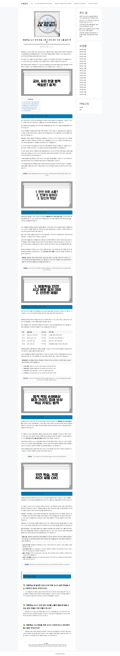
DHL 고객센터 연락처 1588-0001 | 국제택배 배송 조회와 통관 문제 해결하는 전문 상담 (47, 644)
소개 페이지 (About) (93, 3)
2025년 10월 (82, 68)
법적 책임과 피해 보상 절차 (29, 107)
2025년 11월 (82, 66)
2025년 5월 (82, 80)
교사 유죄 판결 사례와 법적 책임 (30, 102)
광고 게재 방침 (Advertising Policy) (43, 3)
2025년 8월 (82, 73)
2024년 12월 (82, 92)
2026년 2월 (82, 59)
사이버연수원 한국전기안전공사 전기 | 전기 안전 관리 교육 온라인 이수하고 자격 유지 (47, 646)
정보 (47, 643)
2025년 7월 (82, 75)
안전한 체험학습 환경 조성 (29, 108)
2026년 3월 (82, 56)
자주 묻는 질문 (26, 110)
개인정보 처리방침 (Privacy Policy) (63, 3)
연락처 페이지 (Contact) (79, 3)
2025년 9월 (82, 70)
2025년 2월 (82, 87)
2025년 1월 (82, 89)
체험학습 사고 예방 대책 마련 (30, 105)
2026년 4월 (82, 54)
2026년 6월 (82, 49)
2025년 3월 (82, 85)
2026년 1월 (82, 61)
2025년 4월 (82, 82)
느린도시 (24, 3)
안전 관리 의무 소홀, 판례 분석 (30, 103)
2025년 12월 (82, 63)
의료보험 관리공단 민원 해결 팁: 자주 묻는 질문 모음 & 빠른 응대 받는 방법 (88, 34)
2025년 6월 (82, 77)
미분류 (81, 107)
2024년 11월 (82, 94)
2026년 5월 (82, 51)
